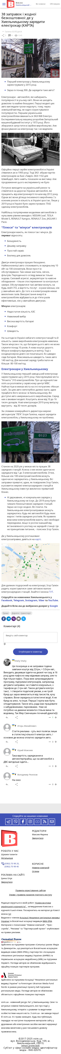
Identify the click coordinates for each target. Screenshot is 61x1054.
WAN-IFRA (47, 921)
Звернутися (6, 882)
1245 (18, 35)
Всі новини (40, 4)
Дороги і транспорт (21, 613)
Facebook (6, 600)
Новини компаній (40, 867)
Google (54, 605)
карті (38, 539)
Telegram (18, 600)
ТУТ (51, 591)
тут (9, 914)
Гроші (6, 613)
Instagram (31, 600)
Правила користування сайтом (30, 890)
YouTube (53, 600)
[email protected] (30, 1045)
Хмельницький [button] (23, 5)
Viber (41, 600)
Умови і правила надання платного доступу (30, 894)
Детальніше (7, 858)
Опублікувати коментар (30, 651)
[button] (4, 4)
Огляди (35, 871)
